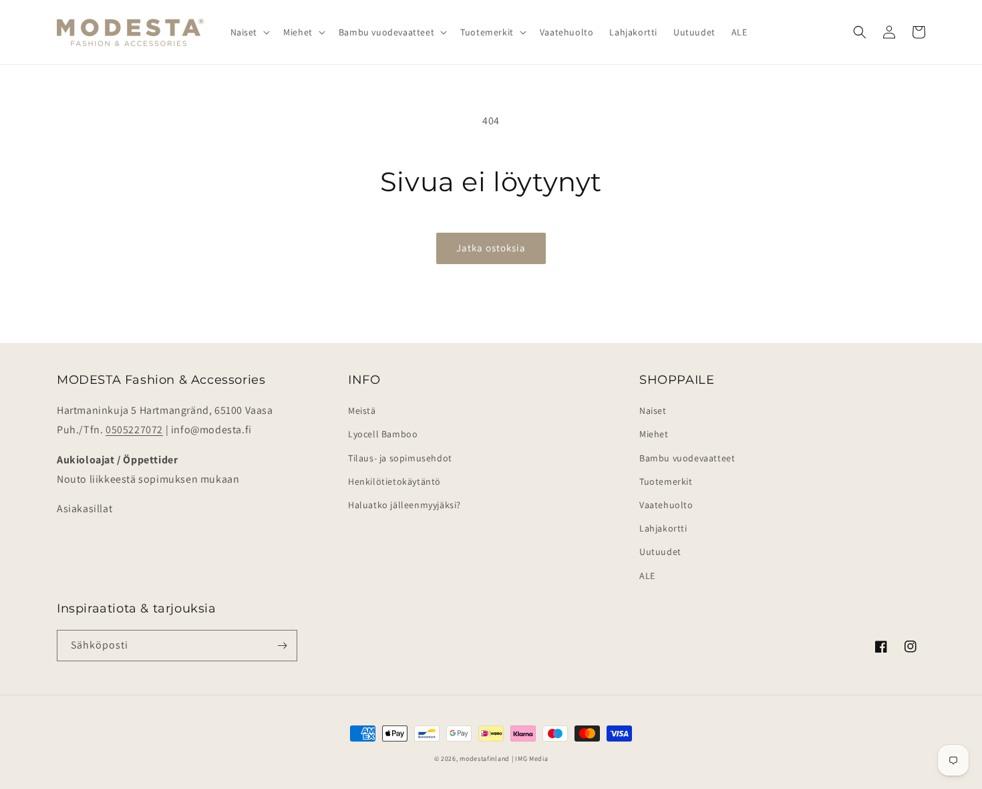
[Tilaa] (282, 645)
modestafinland (485, 758)
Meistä (362, 411)
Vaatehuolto (666, 505)
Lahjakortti (663, 528)
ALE (647, 576)
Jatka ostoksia (491, 247)
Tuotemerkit (666, 481)
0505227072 (134, 430)
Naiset (653, 411)
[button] (249, 32)
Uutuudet (660, 552)
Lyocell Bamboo (383, 434)
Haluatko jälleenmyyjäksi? (404, 505)
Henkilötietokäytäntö (394, 481)
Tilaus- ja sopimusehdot (400, 458)
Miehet (654, 434)
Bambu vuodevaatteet (687, 458)
